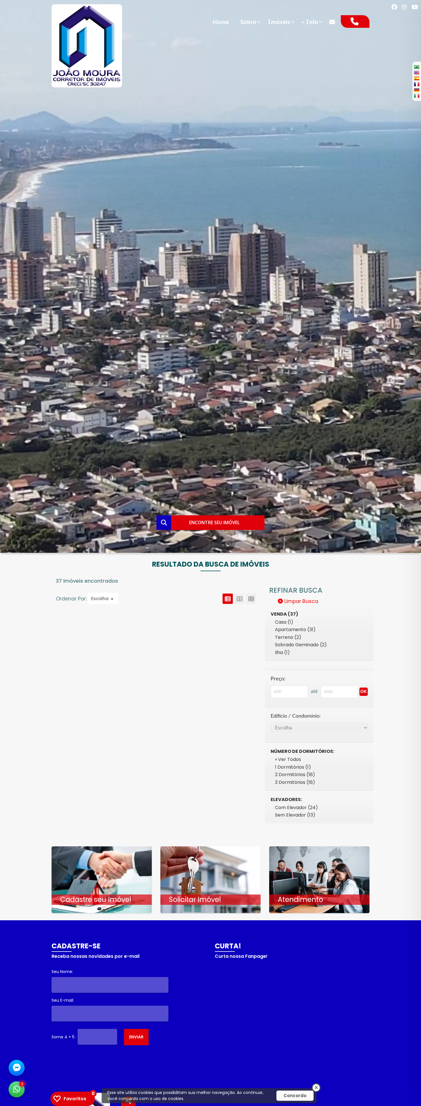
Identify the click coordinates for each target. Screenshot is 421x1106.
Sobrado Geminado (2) (301, 644)
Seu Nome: (62, 971)
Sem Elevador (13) (295, 815)
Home (221, 22)
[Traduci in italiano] (417, 96)
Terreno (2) (288, 637)
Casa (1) (284, 622)
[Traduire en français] (417, 84)
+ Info (310, 22)
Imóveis (278, 22)
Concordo (295, 1096)
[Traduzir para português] (417, 67)
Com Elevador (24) (296, 807)
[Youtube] (415, 7)
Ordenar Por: (72, 598)
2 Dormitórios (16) (295, 774)
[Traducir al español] (417, 78)
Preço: (278, 678)
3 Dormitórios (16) (295, 782)
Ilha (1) (282, 652)
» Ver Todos (288, 759)
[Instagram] (404, 7)
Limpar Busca (300, 601)
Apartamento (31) (295, 629)
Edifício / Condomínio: (296, 716)
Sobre (248, 22)
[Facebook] (394, 7)
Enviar (136, 1037)
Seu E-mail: (63, 1000)
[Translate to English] (417, 73)
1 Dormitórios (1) (293, 767)
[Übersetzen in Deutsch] (417, 90)
